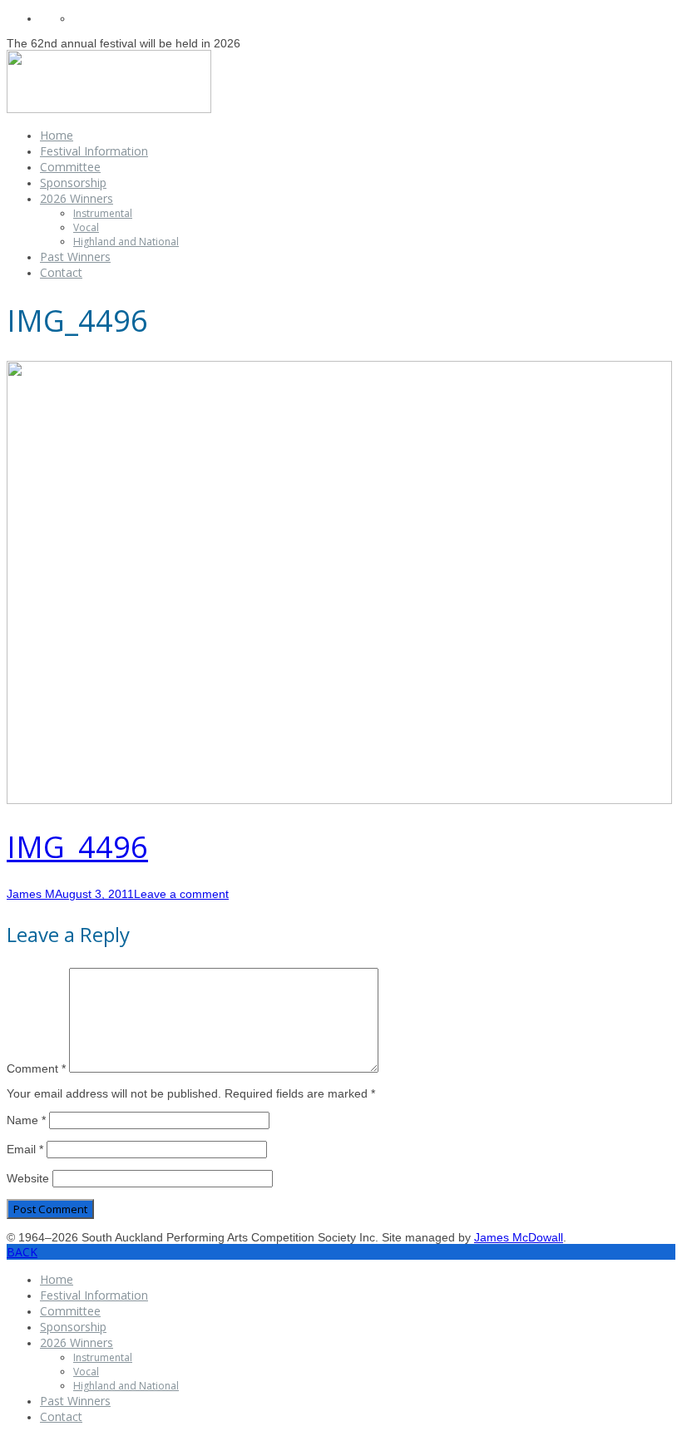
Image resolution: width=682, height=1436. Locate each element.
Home (56, 135)
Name (26, 1120)
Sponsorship (73, 182)
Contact (61, 272)
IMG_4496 (77, 847)
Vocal (86, 227)
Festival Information (94, 151)
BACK (22, 1252)
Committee (70, 167)
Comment (36, 1068)
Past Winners (75, 256)
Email (25, 1149)
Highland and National (126, 241)
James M (31, 894)
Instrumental (102, 213)
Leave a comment (181, 894)
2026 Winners (76, 198)
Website (28, 1178)
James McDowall (518, 1237)
